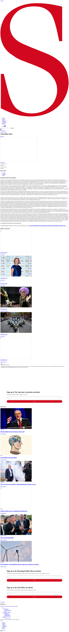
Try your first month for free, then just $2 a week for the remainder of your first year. (47, 225)
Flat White (2, 429)
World (1, 455)
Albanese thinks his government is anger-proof (12, 431)
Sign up (34, 401)
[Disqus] (34, 375)
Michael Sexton (3, 361)
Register (1, 130)
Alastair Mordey (3, 459)
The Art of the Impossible (7, 537)
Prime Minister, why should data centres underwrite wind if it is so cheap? (19, 564)
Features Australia (3, 535)
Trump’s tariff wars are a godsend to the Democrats (13, 511)
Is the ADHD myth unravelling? (8, 457)
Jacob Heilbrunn (3, 513)
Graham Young (3, 486)
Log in (4, 130)
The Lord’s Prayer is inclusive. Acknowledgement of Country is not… (18, 484)
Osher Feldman (3, 433)
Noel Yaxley (2, 336)
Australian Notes (3, 131)
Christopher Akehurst (4, 311)
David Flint (2, 136)
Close (1, 620)
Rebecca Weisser (3, 539)
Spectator (1, 0)
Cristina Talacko (3, 566)
